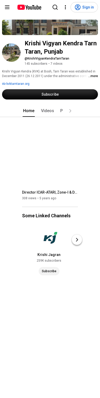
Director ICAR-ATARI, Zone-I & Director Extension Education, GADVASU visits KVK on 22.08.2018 (50, 192)
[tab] (29, 111)
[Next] (77, 240)
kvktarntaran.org (17, 84)
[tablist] (50, 111)
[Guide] (7, 7)
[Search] (55, 7)
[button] (70, 111)
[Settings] (65, 7)
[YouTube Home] (29, 7)
